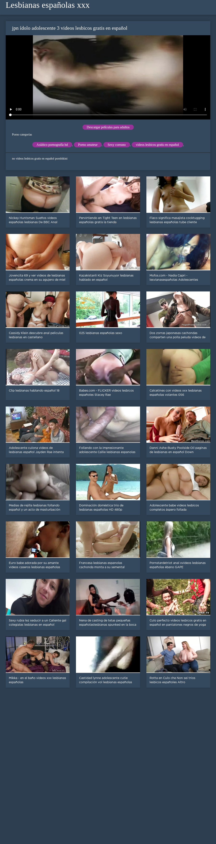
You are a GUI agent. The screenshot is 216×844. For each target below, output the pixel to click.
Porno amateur (87, 144)
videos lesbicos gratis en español (157, 144)
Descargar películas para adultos (108, 127)
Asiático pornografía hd (52, 144)
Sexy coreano (117, 144)
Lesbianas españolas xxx (48, 5)
